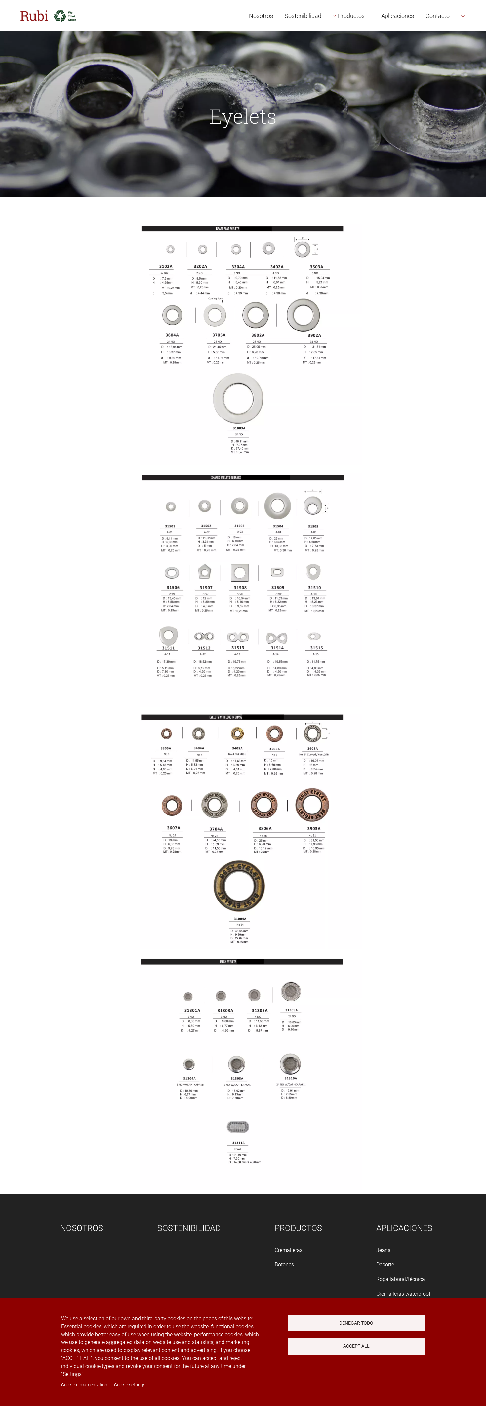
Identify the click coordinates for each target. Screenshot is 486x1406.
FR (473, 53)
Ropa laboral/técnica (400, 1279)
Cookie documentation (84, 1384)
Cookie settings (129, 1384)
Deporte (385, 1264)
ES (473, 24)
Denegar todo (356, 1323)
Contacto (437, 15)
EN (473, 38)
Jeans (383, 1250)
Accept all (356, 1346)
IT (472, 68)
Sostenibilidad (303, 15)
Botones (284, 1264)
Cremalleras (289, 1250)
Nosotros (261, 15)
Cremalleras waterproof (403, 1294)
